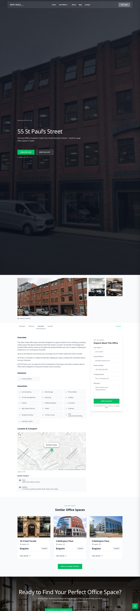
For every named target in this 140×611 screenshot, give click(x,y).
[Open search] (135, 606)
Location (50, 326)
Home (54, 5)
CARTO (83, 469)
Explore (124, 5)
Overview (22, 326)
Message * (97, 383)
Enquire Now (25, 152)
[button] (51, 449)
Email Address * (99, 356)
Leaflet (61, 469)
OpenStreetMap (69, 469)
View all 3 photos (25, 318)
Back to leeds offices (70, 566)
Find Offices (63, 5)
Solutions (31, 326)
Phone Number (98, 365)
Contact (87, 5)
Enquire (118, 326)
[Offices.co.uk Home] (16, 4)
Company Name (99, 374)
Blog (80, 5)
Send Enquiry (106, 401)
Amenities (41, 326)
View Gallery (44, 152)
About (74, 5)
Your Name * (98, 347)
